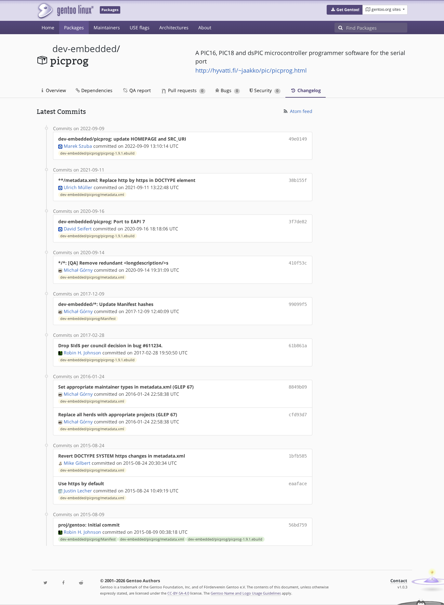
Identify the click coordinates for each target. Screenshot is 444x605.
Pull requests (185, 90)
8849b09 (298, 387)
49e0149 (298, 139)
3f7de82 (298, 221)
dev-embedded (84, 49)
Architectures (174, 27)
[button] (345, 10)
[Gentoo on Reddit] (81, 583)
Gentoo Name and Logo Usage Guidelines (246, 593)
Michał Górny (78, 270)
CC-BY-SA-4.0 (178, 593)
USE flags (140, 27)
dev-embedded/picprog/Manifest (88, 318)
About (204, 27)
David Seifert (78, 229)
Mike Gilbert (77, 463)
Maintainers (107, 27)
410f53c (298, 263)
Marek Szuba (78, 146)
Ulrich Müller (78, 187)
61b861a (298, 345)
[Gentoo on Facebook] (63, 583)
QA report (139, 90)
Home (48, 27)
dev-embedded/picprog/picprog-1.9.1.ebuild (97, 153)
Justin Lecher (78, 491)
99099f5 (298, 304)
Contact (398, 581)
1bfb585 (298, 456)
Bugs (228, 90)
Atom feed (300, 111)
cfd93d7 (298, 414)
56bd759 (298, 525)
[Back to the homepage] (65, 10)
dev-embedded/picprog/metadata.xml (92, 194)
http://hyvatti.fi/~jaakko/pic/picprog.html (251, 70)
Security (265, 90)
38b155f (298, 180)
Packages (74, 27)
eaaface (298, 483)
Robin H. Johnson (82, 353)
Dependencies (96, 90)
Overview (55, 90)
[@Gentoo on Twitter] (45, 583)
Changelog (308, 90)
